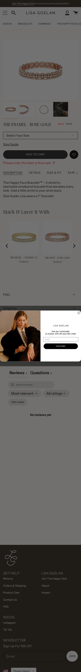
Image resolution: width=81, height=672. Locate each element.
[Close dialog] (78, 313)
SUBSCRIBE (61, 346)
